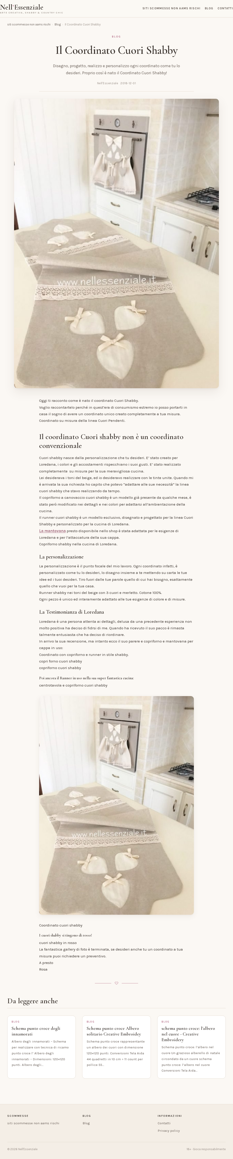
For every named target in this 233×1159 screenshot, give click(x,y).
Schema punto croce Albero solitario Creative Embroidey (114, 1031)
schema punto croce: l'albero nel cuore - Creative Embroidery (188, 1034)
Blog (209, 8)
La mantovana (52, 531)
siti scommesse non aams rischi (171, 8)
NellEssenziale (31, 8)
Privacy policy (169, 1131)
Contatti (225, 8)
